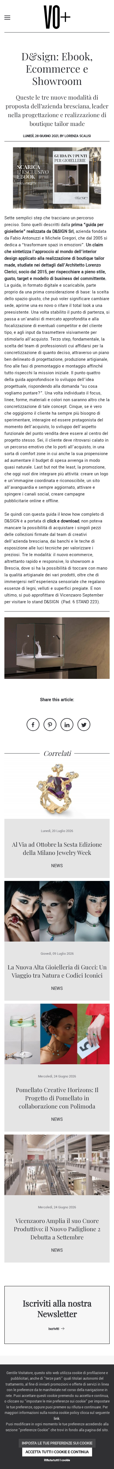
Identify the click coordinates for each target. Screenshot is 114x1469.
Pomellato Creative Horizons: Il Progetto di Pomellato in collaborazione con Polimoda (57, 1098)
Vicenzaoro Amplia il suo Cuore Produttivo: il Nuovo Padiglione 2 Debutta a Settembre (57, 1229)
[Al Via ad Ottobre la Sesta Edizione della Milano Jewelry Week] (57, 788)
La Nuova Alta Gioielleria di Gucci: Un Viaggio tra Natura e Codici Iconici (57, 971)
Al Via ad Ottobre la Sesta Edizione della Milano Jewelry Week (57, 848)
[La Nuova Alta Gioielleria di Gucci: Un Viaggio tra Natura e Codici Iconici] (57, 911)
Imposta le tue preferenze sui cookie (57, 1443)
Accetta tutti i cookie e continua (57, 1452)
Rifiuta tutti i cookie (57, 1460)
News (57, 866)
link (56, 1418)
